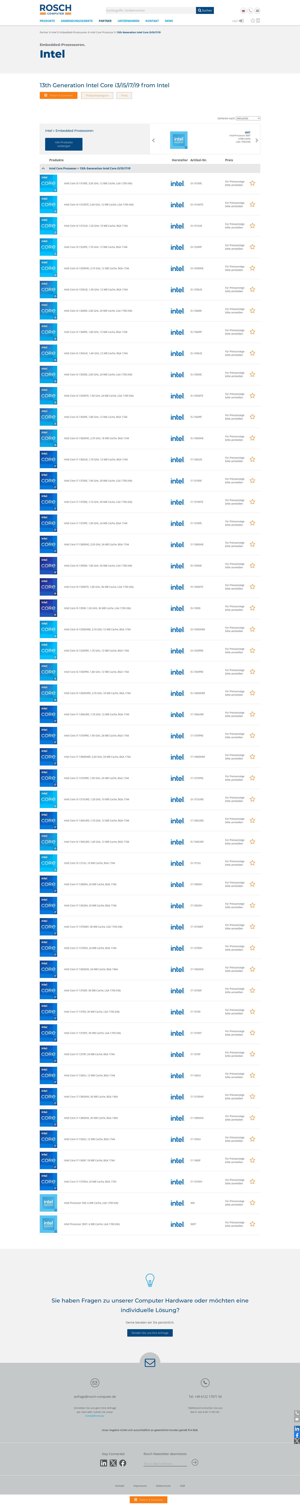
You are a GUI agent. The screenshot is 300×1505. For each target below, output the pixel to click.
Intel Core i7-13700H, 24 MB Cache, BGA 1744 (90, 948)
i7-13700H (196, 948)
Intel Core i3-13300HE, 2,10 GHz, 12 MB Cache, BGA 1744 (96, 268)
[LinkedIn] (297, 1429)
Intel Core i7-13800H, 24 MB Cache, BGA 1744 (90, 884)
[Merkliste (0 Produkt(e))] (253, 21)
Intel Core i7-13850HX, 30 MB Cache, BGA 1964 (91, 1096)
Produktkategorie (97, 95)
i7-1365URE (197, 820)
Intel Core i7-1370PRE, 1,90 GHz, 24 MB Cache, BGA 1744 (96, 735)
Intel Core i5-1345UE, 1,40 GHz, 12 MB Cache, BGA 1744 (96, 353)
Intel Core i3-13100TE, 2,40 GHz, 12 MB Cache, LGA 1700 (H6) (99, 204)
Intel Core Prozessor (102, 32)
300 (192, 1202)
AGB (182, 1485)
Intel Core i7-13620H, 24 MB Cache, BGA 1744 (90, 905)
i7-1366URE (197, 714)
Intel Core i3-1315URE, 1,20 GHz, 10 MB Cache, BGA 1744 (96, 799)
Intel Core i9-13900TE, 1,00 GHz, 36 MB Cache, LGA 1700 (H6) (99, 586)
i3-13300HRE (197, 629)
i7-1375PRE (196, 778)
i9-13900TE (196, 586)
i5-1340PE (196, 332)
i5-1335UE (196, 289)
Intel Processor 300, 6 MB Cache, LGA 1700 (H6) (91, 1202)
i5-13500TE (196, 395)
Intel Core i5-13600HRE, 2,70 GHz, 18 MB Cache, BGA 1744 (97, 693)
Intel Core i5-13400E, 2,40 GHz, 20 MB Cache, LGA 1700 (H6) (98, 310)
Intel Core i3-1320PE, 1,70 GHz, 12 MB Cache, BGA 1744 (95, 247)
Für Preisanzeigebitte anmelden (234, 183)
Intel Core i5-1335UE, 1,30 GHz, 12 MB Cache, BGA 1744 (96, 289)
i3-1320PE (196, 247)
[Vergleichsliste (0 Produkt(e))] (258, 21)
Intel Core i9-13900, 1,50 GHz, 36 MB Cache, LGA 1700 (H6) (97, 608)
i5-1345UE (196, 353)
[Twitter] (297, 1441)
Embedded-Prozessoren (73, 32)
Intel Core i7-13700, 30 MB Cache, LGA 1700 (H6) (91, 1011)
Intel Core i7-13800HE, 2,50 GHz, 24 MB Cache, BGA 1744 (96, 544)
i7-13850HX (196, 1118)
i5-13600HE (196, 438)
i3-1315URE (197, 799)
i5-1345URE (197, 841)
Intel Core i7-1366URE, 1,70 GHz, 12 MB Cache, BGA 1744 (96, 714)
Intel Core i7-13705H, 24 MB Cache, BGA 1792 (90, 1181)
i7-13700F (196, 990)
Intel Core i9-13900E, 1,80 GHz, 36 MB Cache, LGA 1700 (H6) (98, 565)
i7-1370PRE (196, 735)
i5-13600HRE (197, 693)
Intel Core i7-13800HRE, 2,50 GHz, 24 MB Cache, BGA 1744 (97, 756)
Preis (124, 95)
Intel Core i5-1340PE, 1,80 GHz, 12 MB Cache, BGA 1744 (95, 332)
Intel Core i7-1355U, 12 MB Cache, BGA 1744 (89, 1139)
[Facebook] (297, 1435)
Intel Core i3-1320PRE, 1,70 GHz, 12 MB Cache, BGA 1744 (96, 650)
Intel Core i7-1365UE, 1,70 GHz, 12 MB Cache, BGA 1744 (96, 459)
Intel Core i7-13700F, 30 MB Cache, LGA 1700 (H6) (92, 990)
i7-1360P (195, 1160)
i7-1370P (195, 1054)
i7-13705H (196, 1181)
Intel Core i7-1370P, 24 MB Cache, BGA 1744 (89, 1054)
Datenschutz (163, 1485)
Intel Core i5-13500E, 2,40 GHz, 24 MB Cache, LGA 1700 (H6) (98, 374)
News (169, 21)
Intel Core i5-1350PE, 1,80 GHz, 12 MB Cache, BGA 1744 (95, 417)
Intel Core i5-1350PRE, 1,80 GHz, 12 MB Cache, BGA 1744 (96, 671)
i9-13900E (196, 565)
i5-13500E (196, 374)
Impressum (140, 1485)
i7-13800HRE (197, 756)
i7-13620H (196, 905)
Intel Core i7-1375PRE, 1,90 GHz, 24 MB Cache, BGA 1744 (96, 778)
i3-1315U (195, 863)
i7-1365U (195, 1075)
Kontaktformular (95, 1415)
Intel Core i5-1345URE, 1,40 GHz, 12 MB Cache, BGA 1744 (96, 841)
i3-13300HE (196, 268)
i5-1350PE (196, 417)
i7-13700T (196, 1033)
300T (193, 1224)
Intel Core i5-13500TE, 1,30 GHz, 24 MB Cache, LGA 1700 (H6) (99, 395)
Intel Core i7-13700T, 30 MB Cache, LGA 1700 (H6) (92, 1033)
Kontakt (119, 1485)
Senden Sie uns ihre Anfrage (150, 1333)
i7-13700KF (196, 926)
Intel (54, 32)
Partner (44, 32)
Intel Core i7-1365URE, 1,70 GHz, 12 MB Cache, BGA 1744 (96, 820)
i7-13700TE (196, 502)
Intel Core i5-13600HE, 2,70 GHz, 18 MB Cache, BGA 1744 (96, 438)
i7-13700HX (196, 1096)
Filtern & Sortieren (61, 95)
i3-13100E (196, 183)
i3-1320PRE (196, 650)
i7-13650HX (196, 969)
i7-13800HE (196, 544)
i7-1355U (195, 1139)
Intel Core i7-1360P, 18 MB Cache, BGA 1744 (89, 1160)
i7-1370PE (196, 523)
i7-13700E (196, 480)
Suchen (206, 10)
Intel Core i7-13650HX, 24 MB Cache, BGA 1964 (91, 969)
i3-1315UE (196, 225)
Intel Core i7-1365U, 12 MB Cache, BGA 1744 (89, 1075)
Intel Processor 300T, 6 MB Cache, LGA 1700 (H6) (92, 1224)
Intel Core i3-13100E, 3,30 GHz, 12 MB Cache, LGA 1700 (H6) (98, 183)
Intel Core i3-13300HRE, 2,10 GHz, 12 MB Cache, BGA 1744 (97, 629)
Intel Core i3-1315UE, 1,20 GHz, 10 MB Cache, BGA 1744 (96, 225)
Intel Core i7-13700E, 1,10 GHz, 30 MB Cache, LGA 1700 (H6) (98, 502)
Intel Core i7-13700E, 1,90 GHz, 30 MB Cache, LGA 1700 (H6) (98, 480)
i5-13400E (196, 310)
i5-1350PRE (196, 671)
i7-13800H (196, 884)
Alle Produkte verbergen (64, 144)
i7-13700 (195, 1011)
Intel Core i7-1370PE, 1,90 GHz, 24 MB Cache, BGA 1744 (95, 523)
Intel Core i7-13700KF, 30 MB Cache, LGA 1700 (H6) (93, 926)
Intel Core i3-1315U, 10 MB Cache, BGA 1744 (89, 863)
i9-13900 (195, 608)
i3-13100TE (196, 204)
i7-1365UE (196, 459)
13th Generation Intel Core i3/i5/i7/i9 (138, 32)
